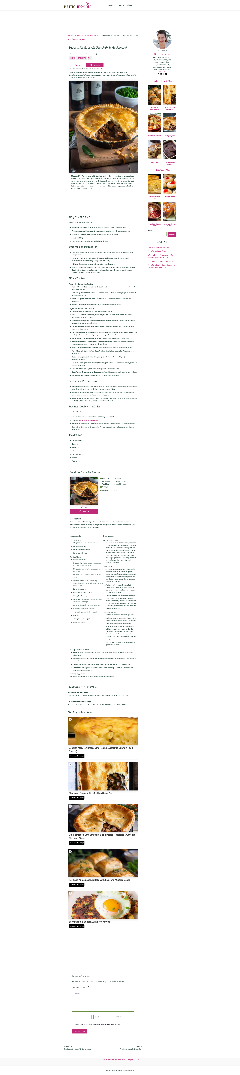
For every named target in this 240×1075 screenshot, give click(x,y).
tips (90, 58)
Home (110, 5)
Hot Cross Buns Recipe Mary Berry (160, 247)
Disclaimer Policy (107, 1060)
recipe (72, 58)
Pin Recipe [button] (96, 65)
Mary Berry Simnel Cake (157, 251)
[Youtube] (166, 74)
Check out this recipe (77, 756)
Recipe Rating (76, 987)
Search (150, 230)
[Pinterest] (163, 74)
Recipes (119, 5)
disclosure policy (98, 68)
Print (78, 65)
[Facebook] (158, 74)
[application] (123, 5)
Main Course (94, 35)
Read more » (162, 71)
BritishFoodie (72, 35)
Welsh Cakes (155, 162)
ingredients (81, 58)
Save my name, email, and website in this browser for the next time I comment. (97, 1024)
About (129, 5)
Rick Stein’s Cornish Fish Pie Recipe (161, 261)
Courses (86, 35)
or (88, 420)
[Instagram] (161, 74)
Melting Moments (170, 196)
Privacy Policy (120, 1060)
